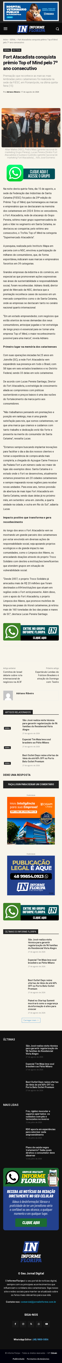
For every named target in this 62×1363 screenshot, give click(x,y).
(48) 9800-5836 (40, 1339)
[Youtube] (47, 1324)
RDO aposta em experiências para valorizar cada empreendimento (40, 1132)
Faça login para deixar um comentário (31, 784)
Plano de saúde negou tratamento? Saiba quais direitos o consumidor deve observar (40, 1151)
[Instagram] (23, 1324)
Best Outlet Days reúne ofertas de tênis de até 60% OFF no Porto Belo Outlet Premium (40, 758)
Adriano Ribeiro (13, 92)
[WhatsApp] (38, 100)
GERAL (13, 40)
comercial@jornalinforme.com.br (38, 1302)
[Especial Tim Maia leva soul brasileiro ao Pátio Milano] (11, 744)
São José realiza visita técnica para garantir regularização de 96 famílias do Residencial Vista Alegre (43, 944)
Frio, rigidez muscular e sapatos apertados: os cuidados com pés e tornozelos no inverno (38, 1115)
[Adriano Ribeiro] (8, 695)
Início (5, 40)
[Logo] (31, 29)
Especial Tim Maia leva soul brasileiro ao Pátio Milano (42, 961)
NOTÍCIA (16, 50)
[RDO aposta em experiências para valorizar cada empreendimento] (13, 1135)
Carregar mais (30, 1020)
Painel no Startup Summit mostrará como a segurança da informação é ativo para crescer (43, 1005)
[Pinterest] (31, 100)
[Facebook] (16, 100)
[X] (24, 100)
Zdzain (54, 1353)
